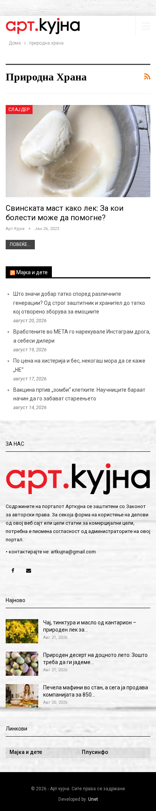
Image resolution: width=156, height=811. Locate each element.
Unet (93, 799)
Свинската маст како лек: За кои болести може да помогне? (64, 213)
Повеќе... (20, 244)
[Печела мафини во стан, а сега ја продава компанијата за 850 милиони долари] (22, 696)
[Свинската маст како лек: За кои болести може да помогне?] (78, 151)
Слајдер (19, 109)
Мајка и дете (32, 272)
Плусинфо (95, 752)
